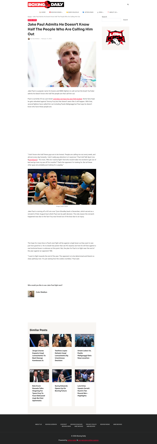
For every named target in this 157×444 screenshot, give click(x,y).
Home (29, 17)
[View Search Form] (128, 4)
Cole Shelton (36, 39)
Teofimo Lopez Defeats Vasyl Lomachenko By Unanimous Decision (61, 356)
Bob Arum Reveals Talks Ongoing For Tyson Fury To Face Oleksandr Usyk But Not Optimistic (38, 393)
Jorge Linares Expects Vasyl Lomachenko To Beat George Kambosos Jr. (39, 356)
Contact (63, 424)
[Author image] (29, 39)
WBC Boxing (78, 426)
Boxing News (32, 20)
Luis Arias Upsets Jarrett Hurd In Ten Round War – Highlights (84, 391)
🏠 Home (42, 12)
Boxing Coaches (76, 424)
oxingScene (33, 160)
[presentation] (39, 340)
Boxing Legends (51, 424)
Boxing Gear (66, 426)
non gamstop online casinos (88, 440)
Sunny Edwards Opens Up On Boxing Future (61, 388)
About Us (38, 424)
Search (104, 17)
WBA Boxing (91, 426)
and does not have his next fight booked (67, 99)
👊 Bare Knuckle (72, 12)
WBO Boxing (117, 424)
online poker (71, 440)
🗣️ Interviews (88, 12)
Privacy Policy (91, 424)
